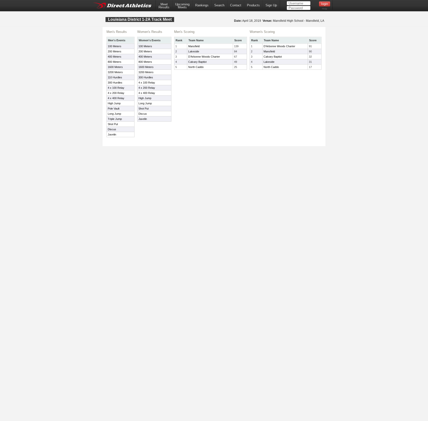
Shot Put (113, 124)
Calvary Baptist (197, 61)
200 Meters (114, 51)
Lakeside (193, 51)
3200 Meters (115, 72)
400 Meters (114, 56)
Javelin (112, 134)
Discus (112, 129)
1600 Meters (115, 67)
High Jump (114, 103)
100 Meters (114, 46)
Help (324, 8)
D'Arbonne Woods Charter (204, 56)
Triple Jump (115, 118)
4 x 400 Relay (116, 98)
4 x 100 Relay (116, 87)
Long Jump (114, 113)
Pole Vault (113, 108)
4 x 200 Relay (116, 92)
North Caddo (196, 67)
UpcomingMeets (182, 5)
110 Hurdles (115, 77)
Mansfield (194, 46)
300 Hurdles (115, 82)
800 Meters (114, 61)
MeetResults (164, 5)
